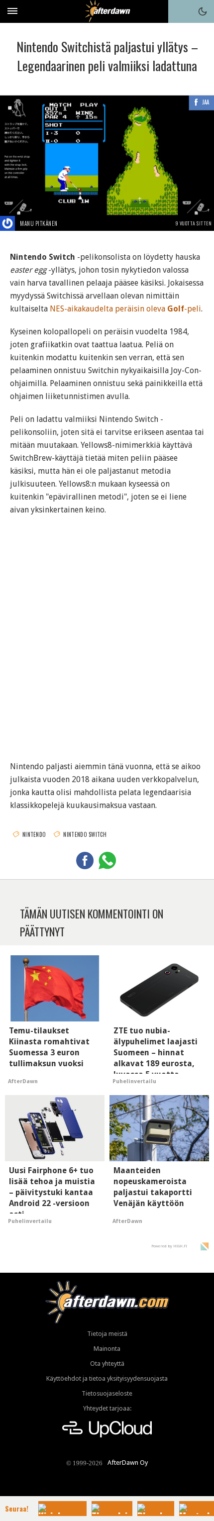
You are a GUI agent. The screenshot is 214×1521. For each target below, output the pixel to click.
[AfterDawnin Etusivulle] (107, 11)
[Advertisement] (107, 631)
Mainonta (107, 1348)
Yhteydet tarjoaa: (107, 1408)
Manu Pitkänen (39, 223)
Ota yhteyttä (107, 1363)
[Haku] (179, 11)
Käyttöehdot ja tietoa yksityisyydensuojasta (107, 1378)
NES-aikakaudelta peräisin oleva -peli (125, 308)
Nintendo (34, 834)
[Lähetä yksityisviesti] (69, 223)
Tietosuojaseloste (107, 1393)
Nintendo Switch (85, 834)
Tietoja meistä (107, 1333)
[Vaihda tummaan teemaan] (202, 11)
